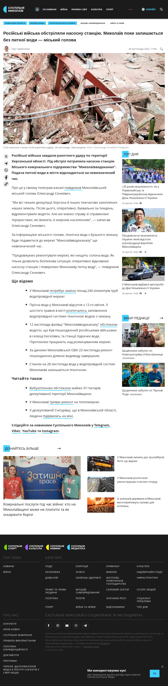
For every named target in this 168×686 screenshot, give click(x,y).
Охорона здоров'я (88, 577)
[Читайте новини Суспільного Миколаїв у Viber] (76, 625)
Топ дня (142, 606)
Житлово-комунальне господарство (116, 580)
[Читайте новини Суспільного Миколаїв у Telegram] (85, 625)
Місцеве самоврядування (93, 23)
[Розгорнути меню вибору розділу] (37, 9)
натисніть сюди (91, 646)
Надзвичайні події (149, 572)
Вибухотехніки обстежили (50, 388)
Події (48, 566)
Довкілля (51, 577)
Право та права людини (55, 591)
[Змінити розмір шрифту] (161, 49)
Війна (63, 9)
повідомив (73, 187)
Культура (96, 9)
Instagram (50, 431)
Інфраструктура (147, 577)
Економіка (52, 572)
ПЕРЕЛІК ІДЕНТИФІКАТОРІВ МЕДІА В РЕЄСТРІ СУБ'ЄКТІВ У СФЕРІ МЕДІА (21, 669)
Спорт (109, 9)
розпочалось (77, 310)
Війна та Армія (117, 23)
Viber (16, 431)
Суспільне (104, 643)
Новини (8, 566)
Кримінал (112, 566)
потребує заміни (63, 290)
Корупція (82, 566)
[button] (6, 156)
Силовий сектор (117, 589)
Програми (10, 660)
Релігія (80, 598)
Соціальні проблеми (144, 600)
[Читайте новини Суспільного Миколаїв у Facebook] (48, 625)
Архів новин (11, 629)
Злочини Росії (116, 598)
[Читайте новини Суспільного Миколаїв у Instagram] (57, 625)
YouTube (29, 431)
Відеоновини (115, 606)
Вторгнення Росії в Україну (62, 23)
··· (131, 9)
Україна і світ (79, 9)
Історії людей (146, 589)
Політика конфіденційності (15, 648)
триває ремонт (61, 402)
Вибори (111, 572)
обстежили (108, 324)
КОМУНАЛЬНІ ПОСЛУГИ (15, 23)
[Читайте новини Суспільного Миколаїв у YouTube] (67, 625)
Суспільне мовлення (17, 635)
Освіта (80, 572)
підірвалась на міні (58, 416)
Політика (51, 598)
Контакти (10, 623)
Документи (11, 655)
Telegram (101, 425)
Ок (154, 673)
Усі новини (49, 9)
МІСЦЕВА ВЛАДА (37, 23)
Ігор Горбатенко (20, 48)
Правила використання (19, 640)
